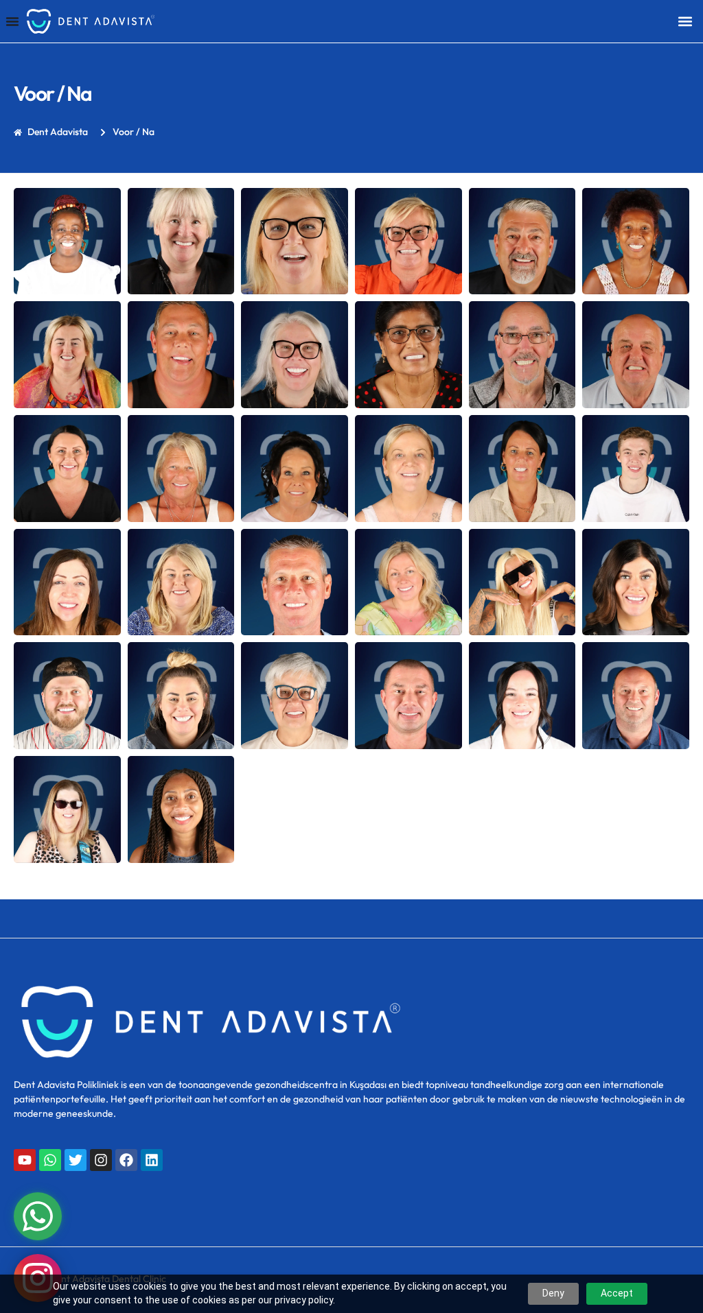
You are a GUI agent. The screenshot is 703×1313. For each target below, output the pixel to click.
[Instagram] (101, 1160)
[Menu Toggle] (12, 21)
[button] (684, 21)
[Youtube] (25, 1160)
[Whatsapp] (50, 1160)
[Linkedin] (152, 1160)
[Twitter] (76, 1160)
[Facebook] (126, 1160)
